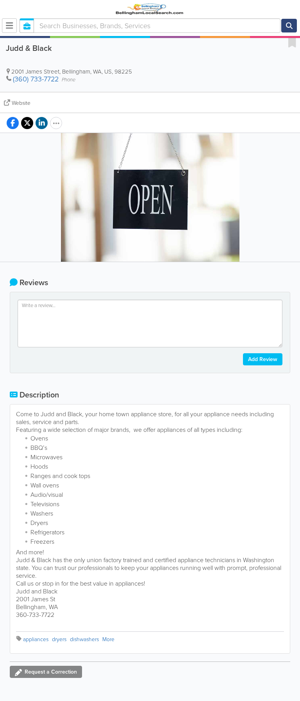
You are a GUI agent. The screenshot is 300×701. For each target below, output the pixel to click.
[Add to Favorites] (292, 42)
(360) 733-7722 (36, 79)
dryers (59, 639)
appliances (35, 639)
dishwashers (84, 639)
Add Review (262, 359)
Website (21, 103)
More (108, 639)
